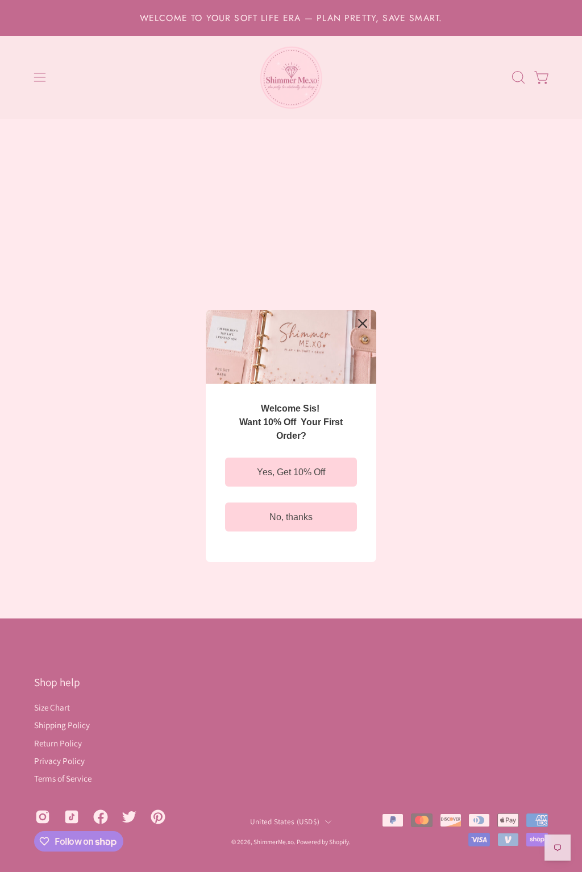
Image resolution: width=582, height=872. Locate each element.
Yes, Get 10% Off (291, 472)
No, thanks (291, 517)
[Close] (362, 323)
